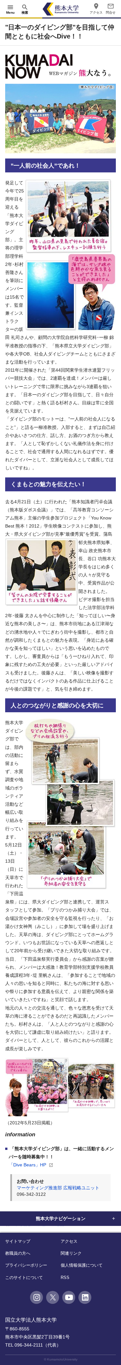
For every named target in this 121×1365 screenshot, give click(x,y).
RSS (65, 1277)
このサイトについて (24, 1277)
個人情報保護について (82, 1265)
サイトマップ (17, 1241)
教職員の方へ (17, 1253)
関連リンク (71, 1253)
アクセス (69, 1241)
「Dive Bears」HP (28, 1164)
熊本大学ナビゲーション (61, 1218)
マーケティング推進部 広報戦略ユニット (58, 1187)
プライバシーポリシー (26, 1265)
